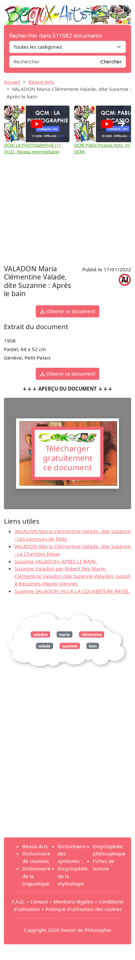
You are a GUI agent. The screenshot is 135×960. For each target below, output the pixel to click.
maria (64, 634)
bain (93, 646)
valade (44, 646)
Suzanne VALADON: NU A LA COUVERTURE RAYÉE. (72, 591)
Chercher (111, 61)
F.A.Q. (18, 901)
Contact (39, 901)
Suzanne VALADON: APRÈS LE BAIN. (55, 561)
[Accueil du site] (67, 11)
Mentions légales (73, 901)
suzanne (69, 646)
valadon (40, 634)
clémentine (91, 634)
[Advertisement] (67, 210)
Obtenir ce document (70, 311)
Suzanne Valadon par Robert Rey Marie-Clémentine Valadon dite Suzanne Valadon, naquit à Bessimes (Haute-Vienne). (72, 576)
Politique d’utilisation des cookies (84, 909)
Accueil (12, 81)
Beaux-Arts (41, 81)
